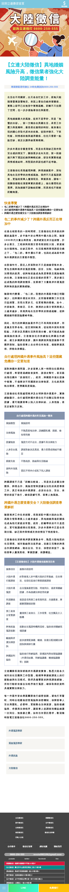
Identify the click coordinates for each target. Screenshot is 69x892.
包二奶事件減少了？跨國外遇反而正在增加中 (26, 206)
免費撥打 (53, 887)
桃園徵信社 (50, 818)
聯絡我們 (58, 846)
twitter (27, 859)
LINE (23, 887)
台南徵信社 (19, 827)
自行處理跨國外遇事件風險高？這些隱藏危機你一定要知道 (33, 210)
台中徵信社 (50, 823)
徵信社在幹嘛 (49, 832)
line (57, 859)
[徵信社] (34, 4)
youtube (12, 859)
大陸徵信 (13, 768)
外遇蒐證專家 (15, 730)
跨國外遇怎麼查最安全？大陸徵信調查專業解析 (28, 213)
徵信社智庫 (27, 846)
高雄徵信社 (50, 827)
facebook (42, 859)
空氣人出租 (19, 837)
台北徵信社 (19, 818)
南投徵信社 (19, 832)
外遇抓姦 (13, 755)
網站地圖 (43, 846)
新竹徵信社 (19, 823)
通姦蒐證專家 (15, 743)
